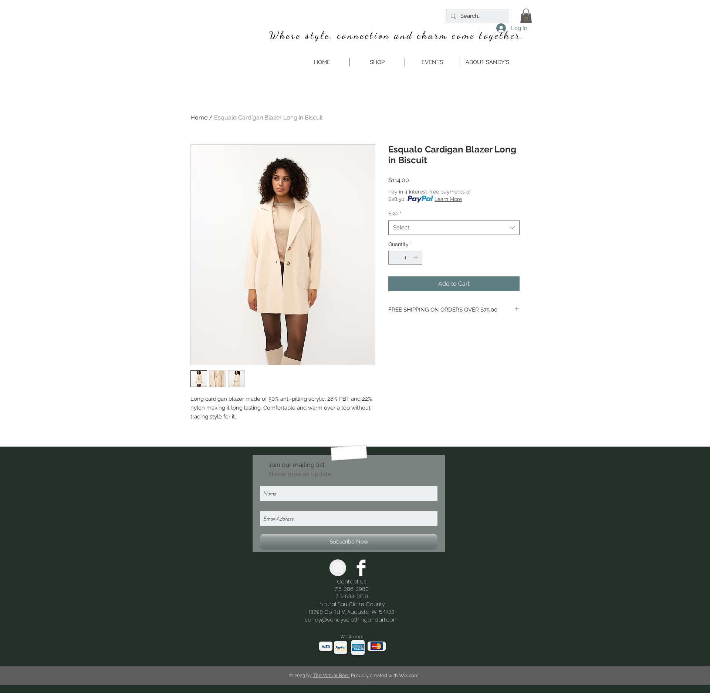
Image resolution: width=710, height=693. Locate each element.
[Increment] (416, 257)
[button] (526, 16)
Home (198, 117)
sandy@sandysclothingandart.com (352, 619)
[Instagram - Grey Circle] (337, 567)
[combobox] (454, 228)
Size (395, 213)
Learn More (448, 199)
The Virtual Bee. (331, 675)
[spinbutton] (405, 257)
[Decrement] (394, 257)
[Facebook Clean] (361, 567)
